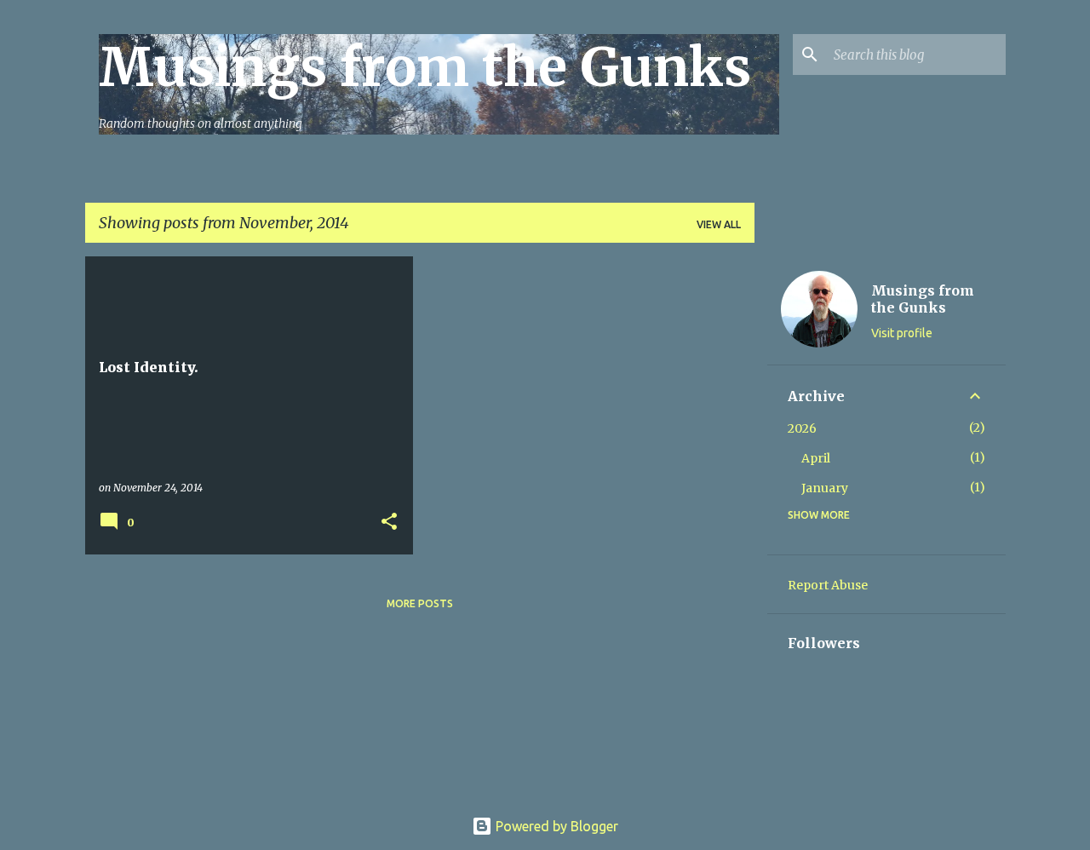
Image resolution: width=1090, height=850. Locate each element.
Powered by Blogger (555, 826)
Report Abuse (828, 585)
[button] (389, 522)
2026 (802, 428)
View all (719, 224)
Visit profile (901, 333)
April (815, 458)
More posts (420, 603)
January (824, 488)
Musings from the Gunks (425, 67)
